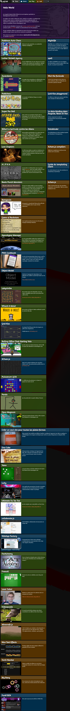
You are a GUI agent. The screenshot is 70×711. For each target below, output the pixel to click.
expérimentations (31, 26)
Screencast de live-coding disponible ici (31, 297)
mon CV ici (11, 36)
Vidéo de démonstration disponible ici (31, 596)
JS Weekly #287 (25, 365)
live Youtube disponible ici (28, 243)
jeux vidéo (13, 27)
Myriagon (27, 169)
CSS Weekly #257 (33, 331)
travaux (24, 26)
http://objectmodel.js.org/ (28, 279)
